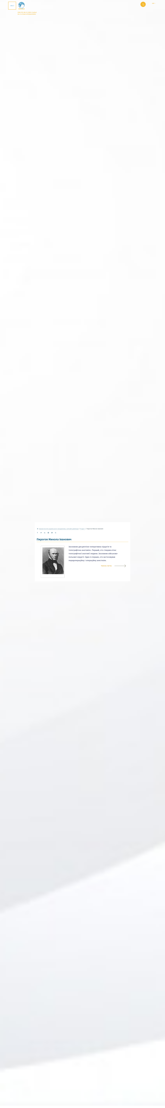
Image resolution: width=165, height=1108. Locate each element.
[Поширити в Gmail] (56, 532)
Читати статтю (106, 566)
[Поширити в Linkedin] (45, 532)
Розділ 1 (82, 529)
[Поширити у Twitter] (41, 532)
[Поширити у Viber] (52, 532)
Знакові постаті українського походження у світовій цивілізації (59, 529)
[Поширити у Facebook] (38, 532)
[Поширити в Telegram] (49, 532)
